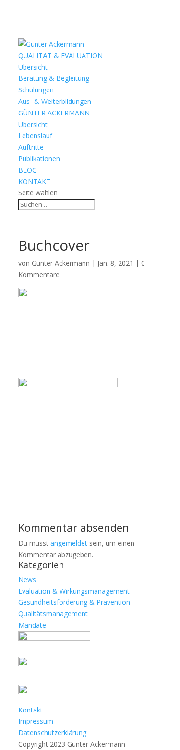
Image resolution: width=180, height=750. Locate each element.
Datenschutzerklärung (52, 732)
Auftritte (31, 147)
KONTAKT (34, 181)
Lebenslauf (35, 135)
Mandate (32, 625)
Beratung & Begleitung (53, 78)
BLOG (27, 170)
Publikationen (39, 158)
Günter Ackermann (61, 262)
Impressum (35, 720)
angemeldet (68, 542)
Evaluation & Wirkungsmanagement (74, 591)
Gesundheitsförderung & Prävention (74, 602)
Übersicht (33, 67)
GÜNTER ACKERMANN (54, 112)
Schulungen (36, 89)
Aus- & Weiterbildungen (54, 101)
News (27, 579)
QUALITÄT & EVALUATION (60, 55)
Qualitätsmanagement (53, 613)
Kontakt (30, 709)
